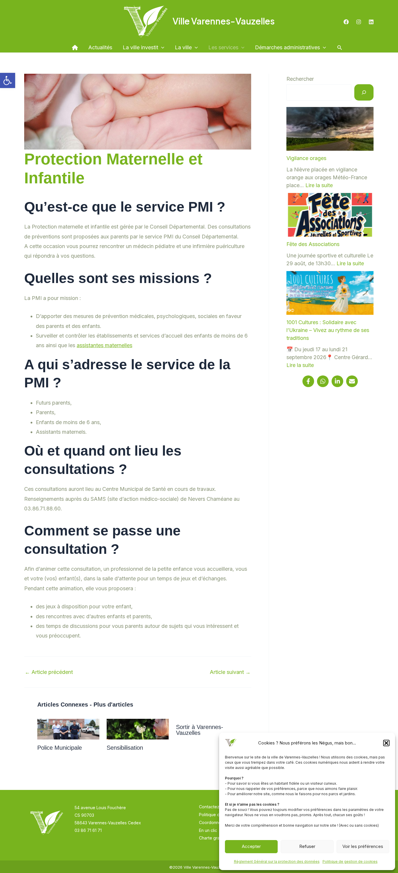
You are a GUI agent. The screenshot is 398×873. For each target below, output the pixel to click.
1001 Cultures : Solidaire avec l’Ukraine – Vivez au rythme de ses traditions (327, 330)
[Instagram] (358, 21)
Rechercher (300, 79)
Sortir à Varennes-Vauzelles (199, 730)
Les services (223, 47)
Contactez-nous (215, 806)
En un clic (208, 830)
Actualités (100, 47)
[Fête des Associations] (330, 215)
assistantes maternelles (104, 345)
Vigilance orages (306, 158)
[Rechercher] (364, 92)
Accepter (251, 846)
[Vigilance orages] (330, 129)
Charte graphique (216, 837)
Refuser (307, 846)
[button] (7, 80)
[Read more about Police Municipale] (68, 729)
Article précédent (49, 672)
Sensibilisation (125, 747)
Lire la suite (319, 185)
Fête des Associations (312, 244)
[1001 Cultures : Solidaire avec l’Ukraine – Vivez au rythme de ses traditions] (330, 293)
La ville (183, 47)
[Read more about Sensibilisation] (138, 729)
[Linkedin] (371, 21)
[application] (161, 47)
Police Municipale (59, 747)
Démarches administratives (287, 47)
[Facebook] (346, 21)
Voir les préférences (362, 846)
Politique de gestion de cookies (350, 861)
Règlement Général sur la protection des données (277, 861)
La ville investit (140, 47)
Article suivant (230, 672)
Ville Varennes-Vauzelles (223, 21)
